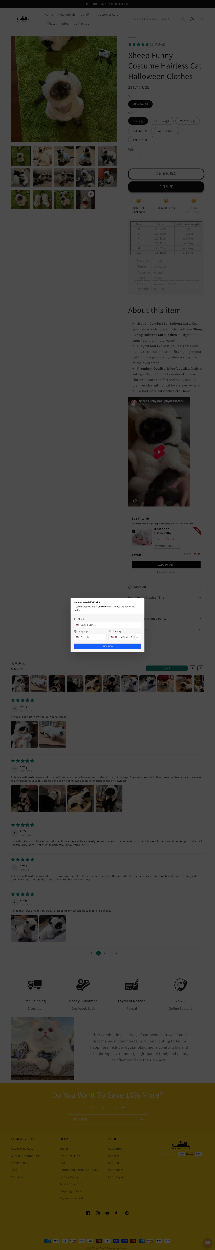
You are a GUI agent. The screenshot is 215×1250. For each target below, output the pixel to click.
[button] (107, 625)
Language (83, 631)
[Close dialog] (142, 600)
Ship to (81, 619)
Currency (117, 631)
